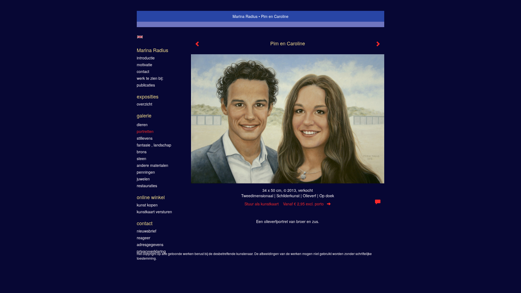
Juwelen (143, 178)
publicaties (146, 85)
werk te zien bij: (150, 78)
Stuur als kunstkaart (284, 203)
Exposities (147, 96)
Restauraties (147, 185)
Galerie (144, 115)
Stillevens (145, 138)
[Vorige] (197, 43)
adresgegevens (150, 244)
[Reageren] (377, 202)
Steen (141, 158)
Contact (145, 223)
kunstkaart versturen (154, 211)
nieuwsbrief (146, 231)
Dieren (142, 124)
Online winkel (151, 197)
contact (143, 71)
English (140, 37)
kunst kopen (147, 205)
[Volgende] (377, 43)
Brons (142, 151)
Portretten (145, 131)
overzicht (144, 104)
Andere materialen (152, 165)
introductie (146, 57)
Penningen (146, 172)
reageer (143, 237)
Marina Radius (245, 16)
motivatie (144, 64)
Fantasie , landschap (154, 145)
